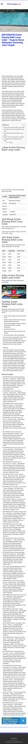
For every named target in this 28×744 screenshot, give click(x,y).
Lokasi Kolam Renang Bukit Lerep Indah (14, 127)
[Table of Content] (23, 125)
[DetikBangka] (14, 4)
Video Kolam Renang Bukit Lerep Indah (14, 137)
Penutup (11, 142)
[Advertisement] (14, 61)
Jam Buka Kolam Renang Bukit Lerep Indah (13, 134)
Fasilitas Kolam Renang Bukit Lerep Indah (13, 139)
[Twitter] (13, 740)
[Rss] (10, 740)
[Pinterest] (14, 740)
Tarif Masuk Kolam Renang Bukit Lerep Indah (14, 130)
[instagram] (17, 740)
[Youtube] (16, 740)
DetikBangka (14, 738)
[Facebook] (11, 740)
